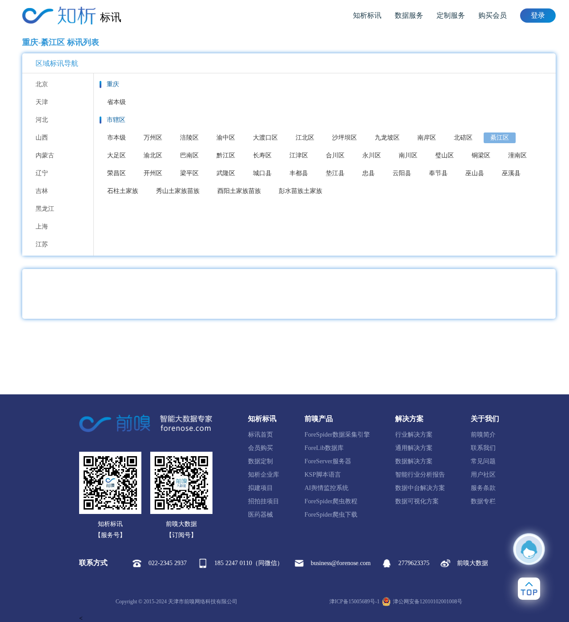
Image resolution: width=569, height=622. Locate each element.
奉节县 (438, 173)
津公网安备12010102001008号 (427, 601)
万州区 (153, 137)
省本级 (116, 102)
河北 (42, 119)
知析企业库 (263, 474)
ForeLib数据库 (324, 448)
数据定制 (260, 461)
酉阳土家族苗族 (239, 191)
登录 (538, 15)
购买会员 (492, 15)
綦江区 (499, 137)
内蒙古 (45, 155)
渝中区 (225, 137)
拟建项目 (260, 488)
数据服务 (409, 15)
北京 (42, 84)
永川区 (371, 155)
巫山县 (474, 173)
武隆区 (225, 173)
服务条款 (483, 488)
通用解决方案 (414, 448)
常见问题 (483, 461)
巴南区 (189, 155)
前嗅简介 (483, 434)
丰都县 (298, 173)
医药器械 (260, 514)
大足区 (116, 155)
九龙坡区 (387, 137)
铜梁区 (481, 155)
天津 (42, 102)
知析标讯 (367, 15)
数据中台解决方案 (420, 488)
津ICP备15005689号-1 (354, 601)
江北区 (305, 137)
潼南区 (517, 155)
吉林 (42, 191)
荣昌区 (116, 173)
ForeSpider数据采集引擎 (337, 434)
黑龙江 (45, 208)
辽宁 (42, 173)
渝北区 (153, 155)
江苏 (42, 244)
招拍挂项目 (263, 501)
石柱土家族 (122, 191)
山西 (42, 137)
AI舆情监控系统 (327, 488)
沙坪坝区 (344, 137)
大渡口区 (265, 137)
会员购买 (260, 448)
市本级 (116, 137)
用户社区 (483, 474)
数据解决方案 (414, 461)
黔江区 (225, 155)
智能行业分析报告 (420, 474)
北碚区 (463, 137)
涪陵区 (189, 137)
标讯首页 (260, 434)
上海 (42, 226)
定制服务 (451, 15)
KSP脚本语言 (323, 474)
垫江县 (335, 173)
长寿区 (262, 155)
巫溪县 (511, 173)
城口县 (262, 173)
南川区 (408, 155)
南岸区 (426, 137)
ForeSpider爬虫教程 (331, 501)
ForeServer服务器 (328, 461)
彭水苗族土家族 (300, 191)
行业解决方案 (414, 434)
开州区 (153, 173)
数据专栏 (483, 501)
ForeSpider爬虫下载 (331, 514)
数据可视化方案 (417, 501)
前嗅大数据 (472, 563)
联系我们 (483, 448)
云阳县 (402, 173)
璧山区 (444, 155)
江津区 (298, 155)
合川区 (335, 155)
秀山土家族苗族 (178, 191)
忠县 (368, 173)
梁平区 (189, 173)
